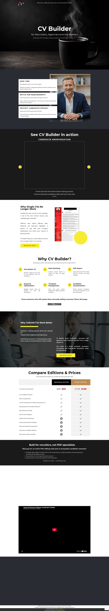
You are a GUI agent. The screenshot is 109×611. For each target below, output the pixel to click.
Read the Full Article (66, 355)
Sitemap (61, 608)
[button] (20, 167)
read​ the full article (30, 245)
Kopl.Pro (57, 608)
